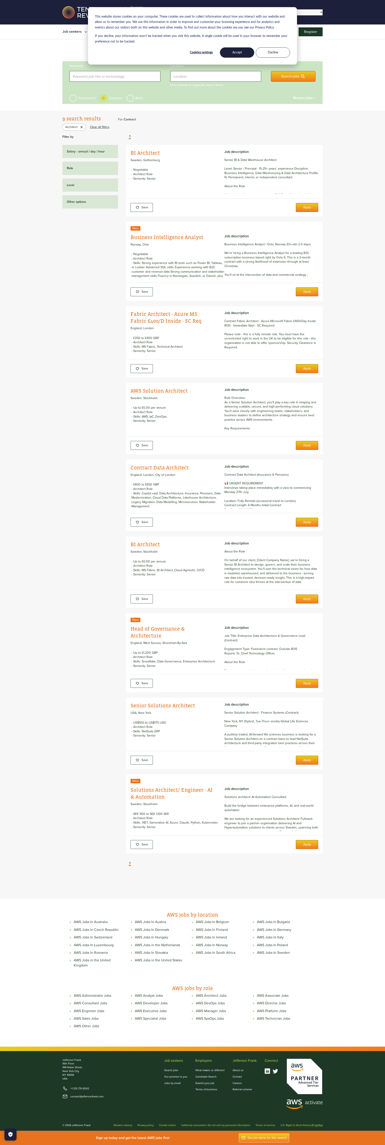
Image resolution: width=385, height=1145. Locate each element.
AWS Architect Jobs (211, 995)
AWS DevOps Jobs (210, 1003)
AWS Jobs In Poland (272, 945)
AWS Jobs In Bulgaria (273, 922)
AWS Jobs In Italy (270, 937)
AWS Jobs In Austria (150, 922)
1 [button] (129, 137)
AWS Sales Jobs (86, 1018)
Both (139, 98)
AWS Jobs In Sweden (273, 952)
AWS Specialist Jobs (150, 1018)
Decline (273, 52)
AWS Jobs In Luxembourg (94, 945)
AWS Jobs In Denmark (152, 929)
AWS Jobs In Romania (91, 952)
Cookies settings (201, 52)
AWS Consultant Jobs (90, 1003)
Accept (237, 52)
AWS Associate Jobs (273, 995)
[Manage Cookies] (10, 1135)
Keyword (76, 65)
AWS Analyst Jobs (149, 995)
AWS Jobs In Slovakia (151, 952)
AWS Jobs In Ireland (211, 937)
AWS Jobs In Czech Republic (96, 929)
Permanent (86, 98)
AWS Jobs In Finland (212, 929)
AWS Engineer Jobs (89, 1011)
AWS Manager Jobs (211, 1011)
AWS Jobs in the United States (158, 960)
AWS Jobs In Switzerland (93, 937)
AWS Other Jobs (86, 1026)
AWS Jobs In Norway (212, 945)
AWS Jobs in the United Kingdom (92, 963)
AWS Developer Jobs (151, 1003)
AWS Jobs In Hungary (151, 937)
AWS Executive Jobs (151, 1011)
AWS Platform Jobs (271, 1011)
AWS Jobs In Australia (91, 922)
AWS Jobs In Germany (274, 929)
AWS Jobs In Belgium (212, 922)
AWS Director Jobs (271, 1003)
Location (177, 65)
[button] (126, 137)
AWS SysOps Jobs (210, 1018)
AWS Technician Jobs (273, 1018)
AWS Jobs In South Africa (215, 952)
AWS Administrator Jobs (92, 995)
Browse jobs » (304, 97)
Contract (115, 98)
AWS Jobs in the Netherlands (157, 945)
